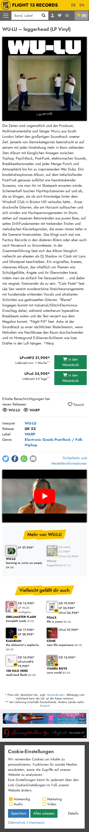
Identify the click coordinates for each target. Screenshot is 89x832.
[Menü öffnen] (6, 15)
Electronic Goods (39, 439)
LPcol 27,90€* (69, 630)
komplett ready (21, 619)
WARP (30, 434)
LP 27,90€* (26, 547)
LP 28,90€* (26, 634)
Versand (45, 705)
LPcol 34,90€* (69, 556)
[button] (5, 458)
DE (73, 5)
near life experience (60, 643)
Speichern (18, 813)
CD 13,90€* (26, 603)
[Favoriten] (59, 15)
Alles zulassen (44, 813)
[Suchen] (43, 15)
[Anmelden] (52, 15)
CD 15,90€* (26, 657)
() (84, 15)
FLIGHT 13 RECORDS (35, 5)
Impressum (37, 822)
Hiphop (31, 445)
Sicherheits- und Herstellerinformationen (69, 460)
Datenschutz (17, 822)
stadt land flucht (17, 673)
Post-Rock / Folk (68, 439)
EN (81, 5)
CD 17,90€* (26, 630)
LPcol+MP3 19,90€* (25, 664)
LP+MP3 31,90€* (65, 549)
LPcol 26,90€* (69, 613)
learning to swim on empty (24, 561)
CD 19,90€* (67, 603)
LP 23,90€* (67, 608)
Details (73, 813)
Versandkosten (56, 695)
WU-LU (30, 423)
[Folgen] (67, 15)
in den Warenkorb (70, 362)
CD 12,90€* (67, 657)
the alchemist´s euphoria (22, 643)
